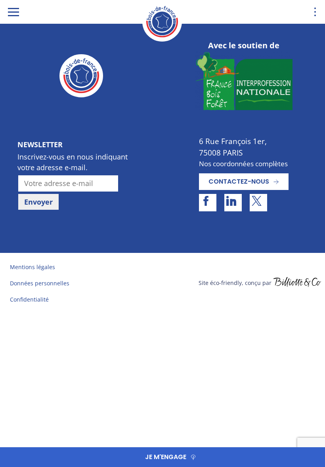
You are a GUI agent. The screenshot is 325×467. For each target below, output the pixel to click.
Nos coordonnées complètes (243, 163)
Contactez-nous (238, 181)
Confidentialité (29, 299)
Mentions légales (32, 267)
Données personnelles (39, 283)
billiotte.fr (297, 283)
